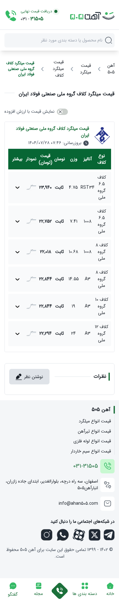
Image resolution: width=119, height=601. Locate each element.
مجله (38, 594)
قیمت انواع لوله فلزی (92, 441)
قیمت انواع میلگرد (95, 421)
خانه (110, 594)
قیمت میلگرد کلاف (58, 69)
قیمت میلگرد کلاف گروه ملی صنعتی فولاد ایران (20, 68)
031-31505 (85, 466)
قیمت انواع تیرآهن (94, 431)
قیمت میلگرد (85, 69)
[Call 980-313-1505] (59, 587)
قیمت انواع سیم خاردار (91, 451)
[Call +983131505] (10, 15)
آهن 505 (111, 69)
